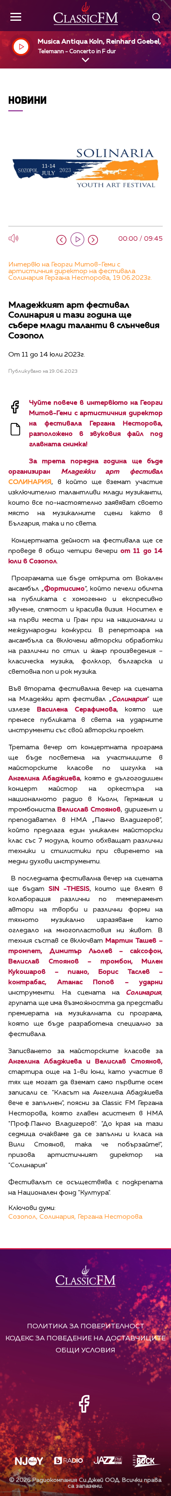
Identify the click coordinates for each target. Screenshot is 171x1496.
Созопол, (23, 1217)
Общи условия (85, 1350)
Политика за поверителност (85, 1326)
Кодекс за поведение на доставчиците (85, 1338)
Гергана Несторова (110, 1217)
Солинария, (57, 1217)
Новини (27, 99)
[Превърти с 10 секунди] (61, 240)
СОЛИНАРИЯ (29, 482)
